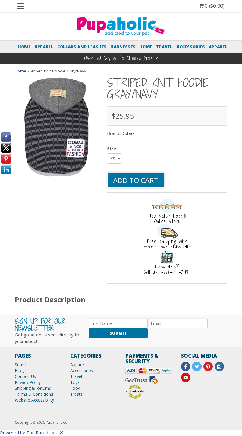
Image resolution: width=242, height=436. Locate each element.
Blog (19, 370)
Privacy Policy (28, 382)
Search (21, 364)
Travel (164, 46)
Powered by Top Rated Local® (31, 432)
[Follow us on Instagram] (219, 366)
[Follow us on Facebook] (185, 366)
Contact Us (25, 376)
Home (24, 46)
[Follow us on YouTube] (185, 377)
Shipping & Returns (33, 388)
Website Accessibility (34, 400)
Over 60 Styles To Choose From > (121, 57)
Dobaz (128, 133)
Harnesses (122, 46)
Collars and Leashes (82, 46)
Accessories (190, 46)
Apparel (44, 46)
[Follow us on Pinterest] (208, 366)
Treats (76, 394)
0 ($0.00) (214, 5)
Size (111, 148)
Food (75, 388)
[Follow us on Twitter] (197, 366)
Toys (75, 382)
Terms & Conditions (34, 394)
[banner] (121, 26)
